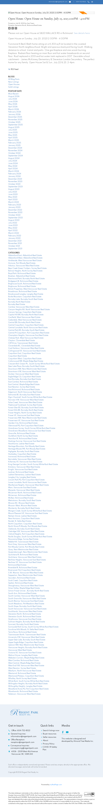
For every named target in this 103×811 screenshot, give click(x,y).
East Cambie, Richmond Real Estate (23, 382)
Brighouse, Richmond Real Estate (22, 286)
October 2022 (14, 215)
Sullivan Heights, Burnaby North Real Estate (26, 622)
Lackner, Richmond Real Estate (21, 472)
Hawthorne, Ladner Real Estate (21, 444)
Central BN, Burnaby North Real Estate (24, 322)
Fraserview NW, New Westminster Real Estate (27, 418)
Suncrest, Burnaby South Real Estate (23, 624)
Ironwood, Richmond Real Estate (22, 457)
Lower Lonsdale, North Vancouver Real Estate (27, 482)
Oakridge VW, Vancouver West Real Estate (26, 531)
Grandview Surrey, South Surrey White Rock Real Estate (31, 428)
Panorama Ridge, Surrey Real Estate (23, 539)
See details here (82, 33)
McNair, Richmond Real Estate (20, 498)
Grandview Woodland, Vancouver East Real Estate (29, 431)
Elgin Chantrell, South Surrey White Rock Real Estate (30, 397)
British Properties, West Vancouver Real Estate (27, 289)
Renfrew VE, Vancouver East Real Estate (25, 562)
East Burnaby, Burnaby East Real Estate (24, 379)
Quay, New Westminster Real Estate (23, 550)
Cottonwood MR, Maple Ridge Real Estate (25, 361)
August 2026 (13, 96)
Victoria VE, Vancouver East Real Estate (24, 653)
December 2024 (15, 148)
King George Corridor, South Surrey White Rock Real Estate (33, 464)
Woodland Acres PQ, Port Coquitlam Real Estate (28, 689)
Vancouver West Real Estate (20, 650)
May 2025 (12, 135)
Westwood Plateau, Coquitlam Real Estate (26, 676)
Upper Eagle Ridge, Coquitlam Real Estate (25, 642)
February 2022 (14, 236)
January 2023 (14, 207)
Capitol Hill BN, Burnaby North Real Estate (25, 315)
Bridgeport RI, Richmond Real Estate (23, 281)
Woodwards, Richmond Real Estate (23, 691)
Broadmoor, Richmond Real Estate (22, 291)
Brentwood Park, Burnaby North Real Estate (26, 279)
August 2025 (13, 127)
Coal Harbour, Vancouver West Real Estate (26, 348)
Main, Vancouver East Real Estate (22, 488)
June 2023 (13, 194)
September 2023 (15, 187)
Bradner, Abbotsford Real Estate (21, 276)
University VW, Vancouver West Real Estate (26, 637)
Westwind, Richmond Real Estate (22, 673)
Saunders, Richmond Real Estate (21, 578)
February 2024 (14, 174)
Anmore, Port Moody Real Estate (21, 263)
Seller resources (49, 737)
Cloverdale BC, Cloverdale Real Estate (24, 346)
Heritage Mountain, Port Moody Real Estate (26, 446)
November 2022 (15, 212)
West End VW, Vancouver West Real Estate (26, 666)
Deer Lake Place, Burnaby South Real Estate (26, 366)
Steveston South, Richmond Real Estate (24, 617)
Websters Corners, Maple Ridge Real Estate (26, 658)
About (45, 740)
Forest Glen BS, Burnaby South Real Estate (26, 408)
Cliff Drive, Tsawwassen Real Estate (23, 343)
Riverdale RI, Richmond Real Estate (22, 568)
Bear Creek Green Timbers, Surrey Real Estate (27, 268)
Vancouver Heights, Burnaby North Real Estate (27, 647)
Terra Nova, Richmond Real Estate (22, 632)
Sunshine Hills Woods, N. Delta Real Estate (26, 629)
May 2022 (12, 228)
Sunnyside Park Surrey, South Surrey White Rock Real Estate (33, 627)
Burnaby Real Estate (16, 304)
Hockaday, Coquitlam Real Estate (22, 454)
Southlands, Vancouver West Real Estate (25, 611)
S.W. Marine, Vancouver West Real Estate (25, 573)
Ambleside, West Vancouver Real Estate (25, 260)
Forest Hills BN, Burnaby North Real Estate (25, 410)
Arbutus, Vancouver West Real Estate (23, 266)
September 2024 (15, 156)
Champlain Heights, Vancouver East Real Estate (28, 335)
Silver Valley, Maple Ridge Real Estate (24, 588)
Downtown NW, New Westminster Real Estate (27, 369)
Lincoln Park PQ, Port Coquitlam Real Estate (26, 480)
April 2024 (13, 169)
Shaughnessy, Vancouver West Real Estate (26, 586)
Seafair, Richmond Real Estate (20, 583)
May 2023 (12, 197)
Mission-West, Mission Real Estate (22, 506)
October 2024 (14, 153)
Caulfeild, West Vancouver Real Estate (24, 317)
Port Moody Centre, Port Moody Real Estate (26, 547)
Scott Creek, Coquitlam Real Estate (22, 580)
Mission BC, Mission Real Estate (21, 503)
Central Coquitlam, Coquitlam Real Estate (26, 325)
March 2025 (13, 140)
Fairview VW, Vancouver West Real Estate (26, 400)
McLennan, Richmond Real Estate (22, 495)
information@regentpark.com (58, 1)
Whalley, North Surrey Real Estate (22, 678)
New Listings (13, 82)
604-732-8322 (81, 1)
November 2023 (15, 181)
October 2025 (14, 122)
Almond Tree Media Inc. (83, 741)
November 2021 (15, 243)
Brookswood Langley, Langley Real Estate (25, 294)
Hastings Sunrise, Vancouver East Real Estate (27, 441)
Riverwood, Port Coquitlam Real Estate (24, 570)
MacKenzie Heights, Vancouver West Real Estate (28, 485)
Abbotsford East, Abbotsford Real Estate (25, 255)
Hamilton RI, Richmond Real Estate (22, 439)
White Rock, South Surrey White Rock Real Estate (28, 681)
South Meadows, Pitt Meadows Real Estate (26, 604)
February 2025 (14, 143)
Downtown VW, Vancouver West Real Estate (27, 371)
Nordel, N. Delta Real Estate (19, 521)
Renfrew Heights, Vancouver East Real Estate (27, 560)
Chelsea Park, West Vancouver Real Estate (25, 338)
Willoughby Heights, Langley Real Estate (25, 686)
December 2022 (15, 210)
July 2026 (12, 99)
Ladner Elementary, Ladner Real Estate (24, 475)
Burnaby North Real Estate (19, 302)
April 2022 (13, 230)
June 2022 (13, 225)
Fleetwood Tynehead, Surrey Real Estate (25, 405)
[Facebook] (64, 733)
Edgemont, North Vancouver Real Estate (25, 392)
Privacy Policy (48, 744)
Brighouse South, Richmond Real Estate (24, 284)
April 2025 (13, 138)
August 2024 (13, 158)
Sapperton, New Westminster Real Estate (25, 575)
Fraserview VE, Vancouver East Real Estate (26, 420)
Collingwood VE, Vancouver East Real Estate (27, 351)
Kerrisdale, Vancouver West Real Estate (24, 459)
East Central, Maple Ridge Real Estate (24, 384)
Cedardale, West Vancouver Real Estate (25, 320)
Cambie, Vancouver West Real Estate (23, 307)
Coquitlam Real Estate (17, 356)
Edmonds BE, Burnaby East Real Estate (24, 395)
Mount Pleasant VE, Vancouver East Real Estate (28, 513)
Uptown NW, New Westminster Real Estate (26, 645)
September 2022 (15, 218)
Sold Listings (13, 87)
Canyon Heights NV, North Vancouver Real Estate (29, 309)
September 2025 (15, 125)
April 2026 (13, 107)
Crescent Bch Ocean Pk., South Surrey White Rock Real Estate (34, 364)
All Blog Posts (13, 79)
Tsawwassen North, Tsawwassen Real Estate (27, 635)
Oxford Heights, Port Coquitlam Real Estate (26, 534)
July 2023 (12, 192)
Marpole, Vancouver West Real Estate (24, 490)
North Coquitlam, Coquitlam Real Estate (25, 524)
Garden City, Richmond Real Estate (23, 423)
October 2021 (14, 246)
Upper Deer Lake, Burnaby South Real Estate (26, 640)
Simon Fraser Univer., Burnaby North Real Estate (28, 591)
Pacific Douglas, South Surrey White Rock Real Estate (30, 537)
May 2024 (12, 166)
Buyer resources (49, 734)
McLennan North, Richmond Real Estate (24, 493)
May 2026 (12, 104)
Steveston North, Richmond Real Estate (28, 25)
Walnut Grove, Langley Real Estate (23, 655)
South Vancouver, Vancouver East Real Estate (27, 609)
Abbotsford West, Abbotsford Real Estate (25, 258)
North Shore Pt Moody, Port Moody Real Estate (27, 526)
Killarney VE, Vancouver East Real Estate (25, 462)
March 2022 (13, 233)
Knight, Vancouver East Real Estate (23, 469)
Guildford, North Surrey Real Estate (23, 436)
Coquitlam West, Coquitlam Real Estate (24, 359)
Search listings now (51, 730)
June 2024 (13, 163)
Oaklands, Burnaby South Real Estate (24, 529)
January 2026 (14, 114)
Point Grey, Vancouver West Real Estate (24, 544)
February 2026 (14, 112)
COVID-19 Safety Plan (50, 748)
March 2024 (13, 171)
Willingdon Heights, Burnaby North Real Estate (28, 684)
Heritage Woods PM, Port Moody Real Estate (26, 449)
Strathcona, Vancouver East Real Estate (24, 619)
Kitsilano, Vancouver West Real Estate (24, 467)
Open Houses (14, 84)
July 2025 (12, 130)
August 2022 (13, 220)
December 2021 (15, 241)
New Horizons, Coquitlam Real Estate (24, 518)
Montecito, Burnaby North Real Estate (24, 508)
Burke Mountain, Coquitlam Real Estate (24, 297)
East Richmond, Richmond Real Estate (24, 390)
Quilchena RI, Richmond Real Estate (23, 555)
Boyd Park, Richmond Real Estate (22, 273)
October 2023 (14, 184)
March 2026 (13, 109)
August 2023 (13, 189)
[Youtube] (68, 733)
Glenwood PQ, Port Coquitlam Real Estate (25, 426)
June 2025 (13, 132)
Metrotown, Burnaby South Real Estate (24, 500)
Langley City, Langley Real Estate (22, 477)
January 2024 (14, 176)
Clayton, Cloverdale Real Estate (21, 340)
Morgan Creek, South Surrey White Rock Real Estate (30, 511)
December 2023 (15, 179)
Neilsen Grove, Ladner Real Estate (22, 516)
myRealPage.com (56, 784)
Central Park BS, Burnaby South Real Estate (26, 330)
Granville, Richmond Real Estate (21, 433)
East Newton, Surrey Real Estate (21, 387)
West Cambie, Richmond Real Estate (23, 660)
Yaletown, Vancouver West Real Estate (24, 694)
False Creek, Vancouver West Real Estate (25, 402)
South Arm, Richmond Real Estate (22, 593)
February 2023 (14, 205)
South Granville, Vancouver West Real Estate (27, 599)
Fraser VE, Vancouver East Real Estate (24, 415)
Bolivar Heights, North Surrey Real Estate (25, 271)
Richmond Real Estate (17, 565)
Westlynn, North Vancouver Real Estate (24, 671)
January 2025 (14, 145)
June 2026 (13, 102)
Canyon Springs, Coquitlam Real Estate (24, 312)
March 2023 (13, 202)
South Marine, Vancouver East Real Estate (25, 601)
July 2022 (12, 223)
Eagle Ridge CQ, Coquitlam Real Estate (24, 377)
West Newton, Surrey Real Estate (22, 668)
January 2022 (14, 238)
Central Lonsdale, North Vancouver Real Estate (28, 328)
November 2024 (15, 151)
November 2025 (15, 120)
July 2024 (12, 161)
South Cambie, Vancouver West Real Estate (26, 596)
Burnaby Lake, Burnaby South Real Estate (25, 299)
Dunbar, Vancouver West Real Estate (23, 374)
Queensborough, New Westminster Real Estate (28, 552)
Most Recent (13, 94)
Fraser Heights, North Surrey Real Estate (25, 413)
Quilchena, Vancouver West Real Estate (24, 557)
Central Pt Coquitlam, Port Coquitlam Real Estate (28, 333)
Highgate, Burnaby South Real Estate (23, 451)
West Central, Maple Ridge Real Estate (24, 663)
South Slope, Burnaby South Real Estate (25, 606)
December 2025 (15, 117)
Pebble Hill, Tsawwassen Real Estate (23, 542)
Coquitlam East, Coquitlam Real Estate (24, 353)
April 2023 (13, 200)
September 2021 (15, 249)
